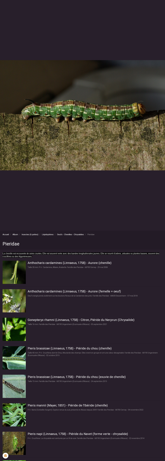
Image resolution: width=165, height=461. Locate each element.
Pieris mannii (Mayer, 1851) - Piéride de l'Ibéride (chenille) (68, 405)
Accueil (6, 234)
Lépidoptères (47, 234)
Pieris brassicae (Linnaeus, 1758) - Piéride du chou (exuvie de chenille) (77, 377)
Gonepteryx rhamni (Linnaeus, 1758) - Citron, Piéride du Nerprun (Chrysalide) (81, 320)
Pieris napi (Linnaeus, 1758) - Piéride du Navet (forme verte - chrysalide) (78, 434)
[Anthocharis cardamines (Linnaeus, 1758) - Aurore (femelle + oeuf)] (14, 300)
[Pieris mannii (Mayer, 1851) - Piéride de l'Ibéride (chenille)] (14, 414)
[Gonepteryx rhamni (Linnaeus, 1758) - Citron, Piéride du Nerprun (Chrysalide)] (14, 329)
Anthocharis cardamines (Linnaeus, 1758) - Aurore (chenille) (70, 263)
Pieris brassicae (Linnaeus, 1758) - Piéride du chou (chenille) (70, 348)
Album (15, 234)
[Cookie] (5, 456)
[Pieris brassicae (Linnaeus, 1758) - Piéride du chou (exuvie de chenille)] (14, 386)
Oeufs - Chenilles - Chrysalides (70, 234)
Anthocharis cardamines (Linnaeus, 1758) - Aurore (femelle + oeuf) (74, 291)
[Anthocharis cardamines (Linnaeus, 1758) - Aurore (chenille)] (14, 272)
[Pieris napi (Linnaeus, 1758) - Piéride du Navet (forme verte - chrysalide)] (14, 443)
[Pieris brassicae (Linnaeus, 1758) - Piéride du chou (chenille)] (14, 357)
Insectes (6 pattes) (30, 234)
